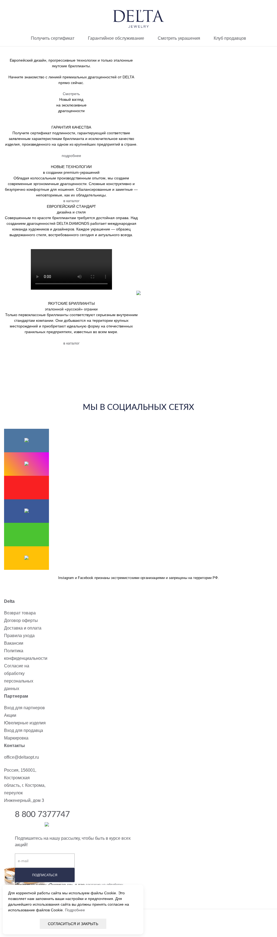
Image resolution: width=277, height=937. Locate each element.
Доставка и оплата (22, 628)
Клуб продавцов (230, 38)
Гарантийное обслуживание (116, 38)
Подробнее (75, 910)
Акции (10, 715)
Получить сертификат (52, 38)
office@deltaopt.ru (21, 757)
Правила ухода (19, 635)
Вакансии (13, 643)
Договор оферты (21, 620)
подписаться (44, 875)
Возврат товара (20, 613)
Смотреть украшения (179, 38)
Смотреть (71, 94)
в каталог (71, 201)
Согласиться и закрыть (73, 924)
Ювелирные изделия (25, 723)
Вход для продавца (23, 730)
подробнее (71, 155)
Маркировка (16, 738)
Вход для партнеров (24, 707)
